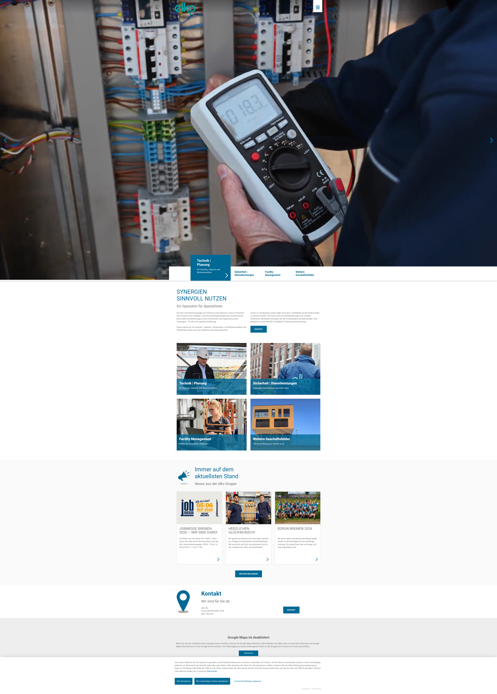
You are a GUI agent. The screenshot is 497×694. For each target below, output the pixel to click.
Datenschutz (211, 671)
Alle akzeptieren (184, 681)
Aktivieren (248, 653)
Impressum (306, 689)
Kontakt (258, 329)
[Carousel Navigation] (248, 140)
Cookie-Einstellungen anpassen (247, 681)
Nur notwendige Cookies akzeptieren (212, 681)
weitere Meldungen (248, 574)
